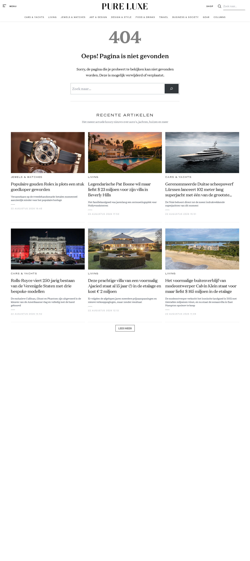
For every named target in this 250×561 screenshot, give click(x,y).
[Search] (172, 88)
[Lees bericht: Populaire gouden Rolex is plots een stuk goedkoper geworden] (48, 152)
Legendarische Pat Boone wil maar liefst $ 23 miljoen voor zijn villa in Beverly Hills (119, 189)
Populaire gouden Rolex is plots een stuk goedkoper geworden (47, 186)
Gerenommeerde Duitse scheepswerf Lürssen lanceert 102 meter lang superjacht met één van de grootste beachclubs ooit (199, 189)
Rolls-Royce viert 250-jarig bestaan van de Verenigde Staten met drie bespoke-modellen (43, 286)
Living (93, 177)
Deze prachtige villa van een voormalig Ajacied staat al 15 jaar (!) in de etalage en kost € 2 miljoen (124, 286)
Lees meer (125, 328)
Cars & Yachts (178, 177)
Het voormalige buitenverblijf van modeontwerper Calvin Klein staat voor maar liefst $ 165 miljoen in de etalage (201, 286)
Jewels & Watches (26, 177)
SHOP (209, 6)
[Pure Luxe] (125, 6)
